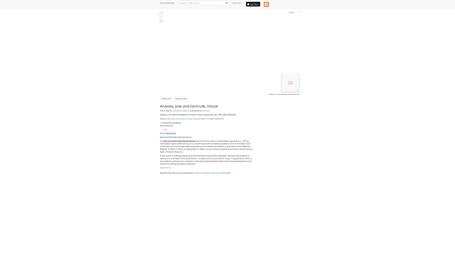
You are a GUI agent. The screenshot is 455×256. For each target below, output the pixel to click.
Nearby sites (166, 98)
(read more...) (166, 167)
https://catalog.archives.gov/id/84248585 (212, 173)
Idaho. (186, 110)
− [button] (161, 16)
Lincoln (206, 110)
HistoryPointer (167, 3)
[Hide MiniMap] (297, 90)
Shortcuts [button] (236, 3)
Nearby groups (181, 98)
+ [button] (161, 13)
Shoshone (177, 110)
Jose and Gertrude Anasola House (175, 137)
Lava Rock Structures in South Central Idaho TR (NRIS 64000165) (195, 118)
